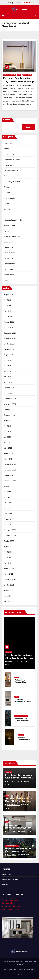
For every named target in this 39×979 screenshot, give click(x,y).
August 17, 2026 (13, 661)
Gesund (7, 192)
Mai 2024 (7, 437)
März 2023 (8, 514)
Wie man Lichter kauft (9, 900)
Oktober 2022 (9, 541)
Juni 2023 (7, 497)
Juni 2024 (7, 431)
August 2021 (8, 590)
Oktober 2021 (9, 585)
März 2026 (8, 316)
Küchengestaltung (8, 903)
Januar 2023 (8, 525)
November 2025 (10, 338)
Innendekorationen (11, 198)
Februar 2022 (9, 568)
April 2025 (8, 377)
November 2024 (10, 404)
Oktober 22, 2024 (12, 85)
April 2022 (8, 563)
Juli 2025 (7, 360)
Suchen (7, 120)
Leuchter (7, 209)
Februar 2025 (9, 388)
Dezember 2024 (10, 399)
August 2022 (8, 546)
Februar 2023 (9, 519)
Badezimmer (8, 143)
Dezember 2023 (10, 464)
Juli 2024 (7, 426)
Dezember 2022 (10, 530)
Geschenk (7, 187)
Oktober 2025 (9, 344)
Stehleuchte (8, 247)
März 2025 (8, 382)
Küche (6, 203)
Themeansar (19, 964)
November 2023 (10, 470)
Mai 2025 (7, 371)
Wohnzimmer (9, 275)
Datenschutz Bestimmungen (12, 879)
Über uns (5, 884)
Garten (6, 176)
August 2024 (8, 420)
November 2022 (10, 536)
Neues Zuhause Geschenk (14, 220)
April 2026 (8, 311)
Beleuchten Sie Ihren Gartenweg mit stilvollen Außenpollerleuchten (18, 852)
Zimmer (6, 280)
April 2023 (8, 508)
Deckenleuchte (9, 154)
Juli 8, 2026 (11, 855)
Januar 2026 (8, 327)
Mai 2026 (7, 305)
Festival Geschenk (9, 74)
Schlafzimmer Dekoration (11, 906)
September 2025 (10, 349)
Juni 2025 (7, 366)
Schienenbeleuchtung (12, 236)
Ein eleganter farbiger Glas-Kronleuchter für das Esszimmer (18, 658)
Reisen (6, 231)
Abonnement (6, 874)
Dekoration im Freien (12, 160)
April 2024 (8, 442)
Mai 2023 (7, 503)
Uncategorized (9, 264)
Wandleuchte (9, 269)
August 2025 (8, 355)
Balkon (6, 149)
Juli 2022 (7, 552)
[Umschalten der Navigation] (35, 15)
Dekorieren (8, 165)
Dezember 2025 (10, 333)
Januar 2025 (8, 393)
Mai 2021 (7, 596)
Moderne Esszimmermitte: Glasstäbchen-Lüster (25, 741)
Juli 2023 (7, 492)
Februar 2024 (9, 453)
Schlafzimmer (9, 242)
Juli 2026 (7, 300)
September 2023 (10, 481)
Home (5, 969)
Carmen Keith (27, 85)
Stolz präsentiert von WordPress (13, 961)
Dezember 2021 (10, 579)
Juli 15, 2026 (12, 831)
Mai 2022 (7, 557)
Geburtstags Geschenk (12, 182)
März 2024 (8, 448)
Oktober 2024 (9, 410)
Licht (19, 74)
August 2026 (8, 294)
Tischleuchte (27, 74)
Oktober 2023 (9, 475)
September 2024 (10, 415)
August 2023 (8, 486)
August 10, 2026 (13, 805)
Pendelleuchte (9, 225)
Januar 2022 (8, 574)
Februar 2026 (9, 322)
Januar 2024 (8, 459)
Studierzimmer (9, 253)
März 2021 (8, 601)
